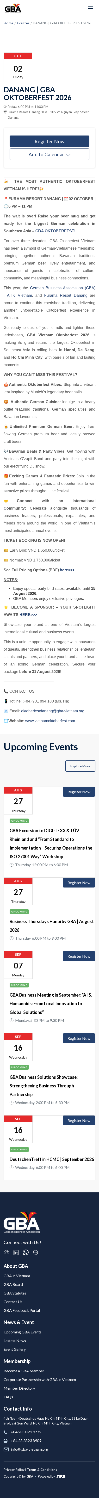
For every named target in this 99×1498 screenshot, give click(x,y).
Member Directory (19, 1388)
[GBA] (13, 8)
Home (8, 23)
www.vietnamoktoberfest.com (50, 721)
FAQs (8, 1396)
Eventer (23, 23)
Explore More (80, 766)
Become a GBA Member (24, 1371)
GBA (29, 1476)
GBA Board (13, 1284)
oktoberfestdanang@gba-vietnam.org (52, 711)
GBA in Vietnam (17, 1275)
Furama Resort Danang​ (65, 295)
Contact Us (13, 1301)
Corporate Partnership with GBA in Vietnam (40, 1379)
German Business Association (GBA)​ (62, 288)
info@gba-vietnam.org (29, 1449)
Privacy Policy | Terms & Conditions (30, 1470)
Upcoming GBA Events (23, 1332)
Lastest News (15, 1340)
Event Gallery (15, 1349)
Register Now (49, 141)
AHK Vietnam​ (19, 295)
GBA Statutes (15, 1293)
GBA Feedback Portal (22, 1310)
